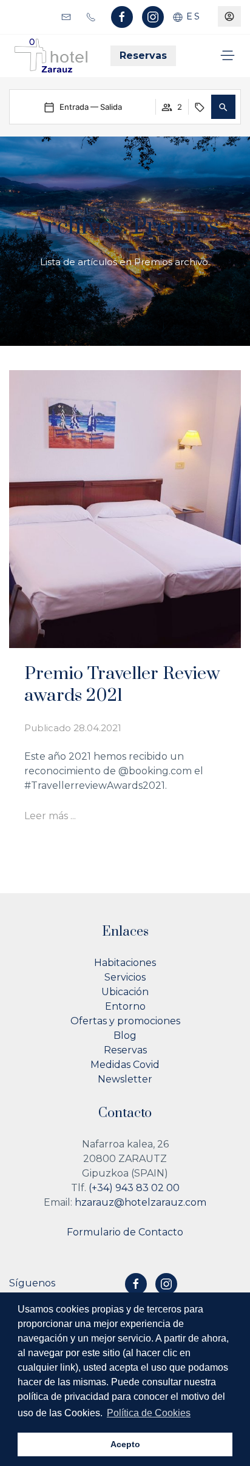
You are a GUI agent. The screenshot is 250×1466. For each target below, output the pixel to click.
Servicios (125, 977)
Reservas (143, 55)
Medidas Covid (125, 1064)
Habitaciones (125, 962)
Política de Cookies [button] (149, 1413)
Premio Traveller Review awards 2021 (122, 684)
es (192, 16)
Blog (125, 1035)
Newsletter (125, 1079)
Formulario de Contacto (125, 1232)
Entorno (125, 1006)
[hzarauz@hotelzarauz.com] (67, 16)
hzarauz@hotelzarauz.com (140, 1202)
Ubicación (125, 992)
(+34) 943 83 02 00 (134, 1188)
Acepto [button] (125, 1444)
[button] (223, 107)
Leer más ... (50, 816)
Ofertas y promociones (125, 1021)
